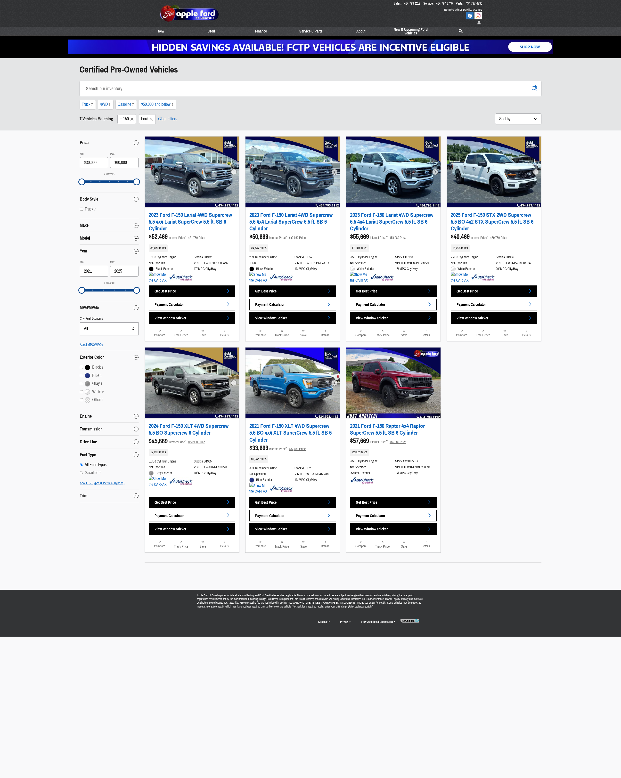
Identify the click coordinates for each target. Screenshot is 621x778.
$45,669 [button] (177, 441)
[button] (192, 248)
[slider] (81, 181)
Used (211, 31)
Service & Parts (310, 31)
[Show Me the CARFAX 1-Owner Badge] (158, 278)
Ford (144, 119)
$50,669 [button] (277, 237)
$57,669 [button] (378, 441)
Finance (261, 31)
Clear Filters (167, 119)
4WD (105, 104)
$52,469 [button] (177, 237)
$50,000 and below (157, 104)
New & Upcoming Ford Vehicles (411, 31)
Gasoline (126, 104)
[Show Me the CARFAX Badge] (158, 482)
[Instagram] (478, 15)
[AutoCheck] (181, 277)
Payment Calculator (169, 304)
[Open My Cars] (478, 23)
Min (81, 154)
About (360, 31)
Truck (87, 104)
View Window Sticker (170, 318)
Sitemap (322, 622)
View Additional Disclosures (377, 622)
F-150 (124, 119)
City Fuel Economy (91, 318)
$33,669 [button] (277, 448)
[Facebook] (470, 15)
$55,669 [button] (378, 237)
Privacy (344, 622)
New (161, 31)
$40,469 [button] (479, 237)
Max (112, 154)
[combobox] (109, 328)
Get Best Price (165, 291)
